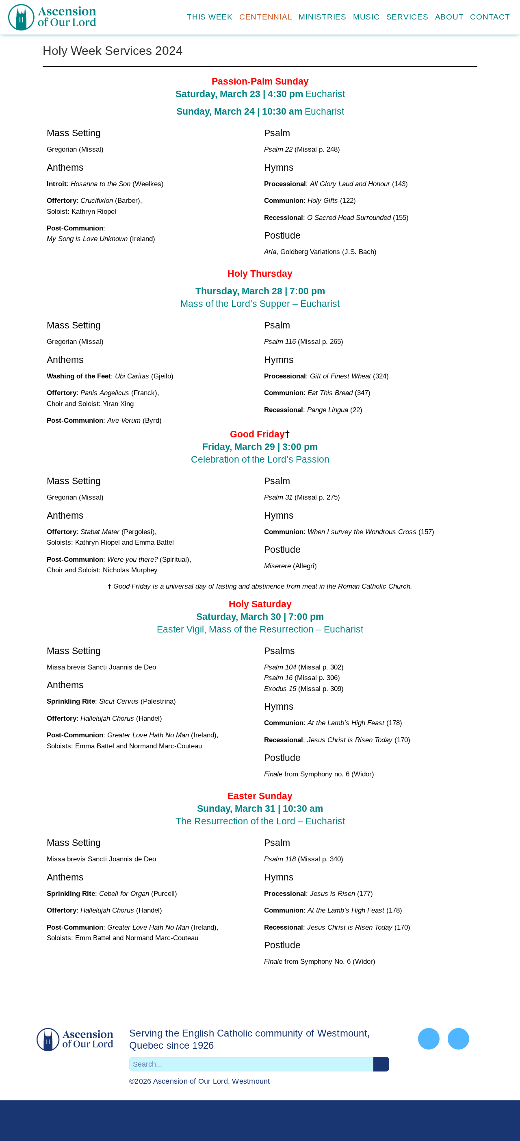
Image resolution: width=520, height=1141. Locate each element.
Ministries (323, 17)
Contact (490, 17)
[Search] (381, 1064)
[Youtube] (458, 1039)
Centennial (265, 17)
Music (366, 17)
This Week (210, 17)
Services (407, 17)
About (449, 17)
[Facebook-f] (429, 1039)
